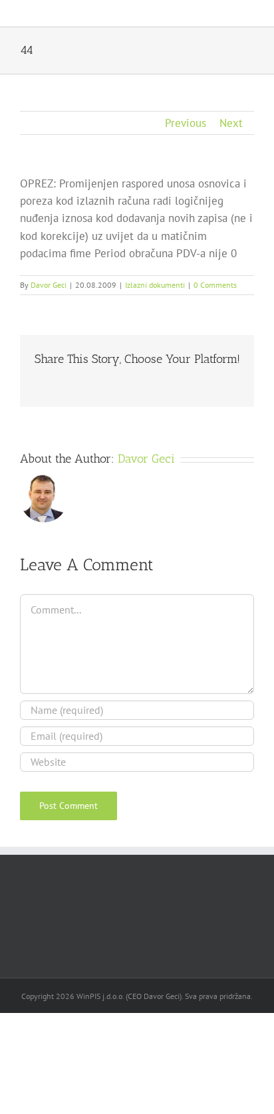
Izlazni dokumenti (155, 285)
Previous (185, 123)
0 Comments (215, 285)
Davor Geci (49, 285)
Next (231, 123)
